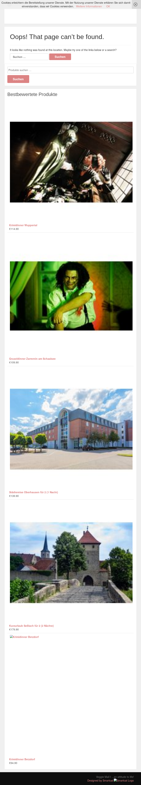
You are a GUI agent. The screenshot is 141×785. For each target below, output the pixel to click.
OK (108, 6)
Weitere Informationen (89, 6)
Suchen (18, 79)
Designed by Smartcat (100, 780)
